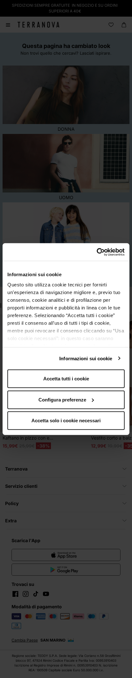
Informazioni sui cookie (85, 358)
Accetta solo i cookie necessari (66, 420)
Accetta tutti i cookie (66, 378)
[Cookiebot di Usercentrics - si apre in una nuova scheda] (97, 252)
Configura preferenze (62, 399)
